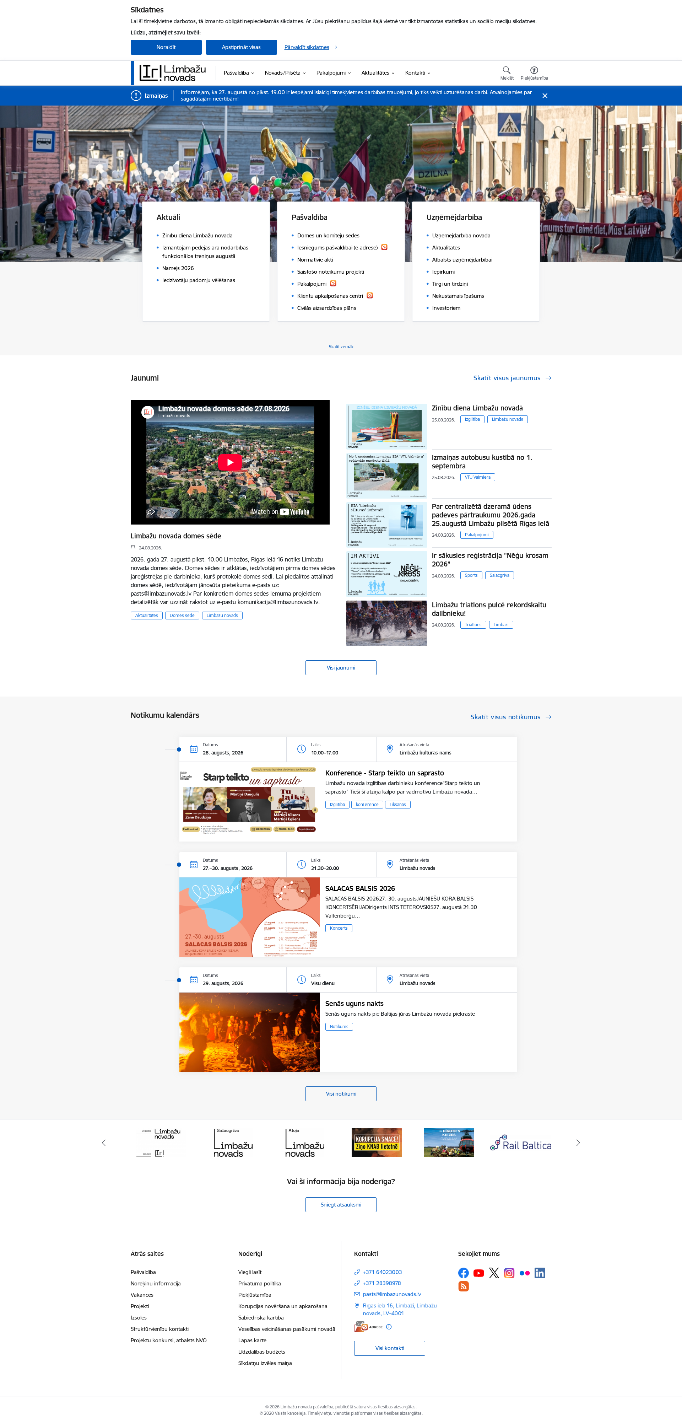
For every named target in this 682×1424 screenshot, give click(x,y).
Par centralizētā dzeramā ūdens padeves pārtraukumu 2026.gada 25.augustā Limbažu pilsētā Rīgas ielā (490, 515)
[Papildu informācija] (388, 1326)
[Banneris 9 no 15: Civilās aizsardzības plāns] (377, 1142)
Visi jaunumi (341, 667)
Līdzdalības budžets (261, 1351)
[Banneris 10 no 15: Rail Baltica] (449, 1142)
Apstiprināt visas (241, 47)
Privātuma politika (259, 1283)
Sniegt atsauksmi (341, 1204)
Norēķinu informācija (156, 1283)
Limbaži (501, 624)
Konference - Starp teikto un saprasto (384, 773)
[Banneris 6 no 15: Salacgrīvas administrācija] (161, 1142)
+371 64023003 (382, 1272)
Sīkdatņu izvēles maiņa (265, 1363)
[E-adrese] (368, 1327)
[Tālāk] (578, 1143)
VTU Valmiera (478, 477)
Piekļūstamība (254, 1294)
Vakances (142, 1294)
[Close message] (544, 95)
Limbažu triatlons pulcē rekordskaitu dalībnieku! (489, 609)
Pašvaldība (143, 1272)
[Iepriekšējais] (103, 1143)
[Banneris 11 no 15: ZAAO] (521, 1142)
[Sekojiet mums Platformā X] (494, 1273)
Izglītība (472, 419)
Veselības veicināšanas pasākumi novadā (286, 1329)
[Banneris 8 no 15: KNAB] (305, 1142)
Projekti (140, 1306)
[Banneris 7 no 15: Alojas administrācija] (233, 1142)
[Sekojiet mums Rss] (463, 1286)
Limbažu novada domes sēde (176, 536)
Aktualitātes (146, 615)
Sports (471, 575)
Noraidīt (166, 47)
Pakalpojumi (477, 534)
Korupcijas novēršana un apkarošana (283, 1306)
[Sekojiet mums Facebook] (463, 1273)
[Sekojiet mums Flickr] (524, 1272)
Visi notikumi (341, 1093)
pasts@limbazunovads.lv (392, 1294)
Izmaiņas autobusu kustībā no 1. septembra (482, 461)
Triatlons (473, 624)
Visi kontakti (389, 1348)
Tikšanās (398, 804)
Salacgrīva (499, 575)
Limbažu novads (222, 615)
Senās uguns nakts (354, 1003)
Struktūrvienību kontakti (160, 1329)
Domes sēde (182, 615)
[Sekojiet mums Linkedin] (540, 1273)
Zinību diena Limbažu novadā (477, 408)
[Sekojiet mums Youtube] (478, 1272)
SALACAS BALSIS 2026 (360, 888)
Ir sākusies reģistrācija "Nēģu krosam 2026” (490, 559)
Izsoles (139, 1317)
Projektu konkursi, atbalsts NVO (169, 1340)
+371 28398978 (382, 1283)
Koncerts (339, 928)
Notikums (339, 1026)
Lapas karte (252, 1340)
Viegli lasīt (249, 1272)
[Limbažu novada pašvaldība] (175, 73)
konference (367, 804)
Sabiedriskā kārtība (261, 1317)
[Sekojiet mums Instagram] (509, 1273)
